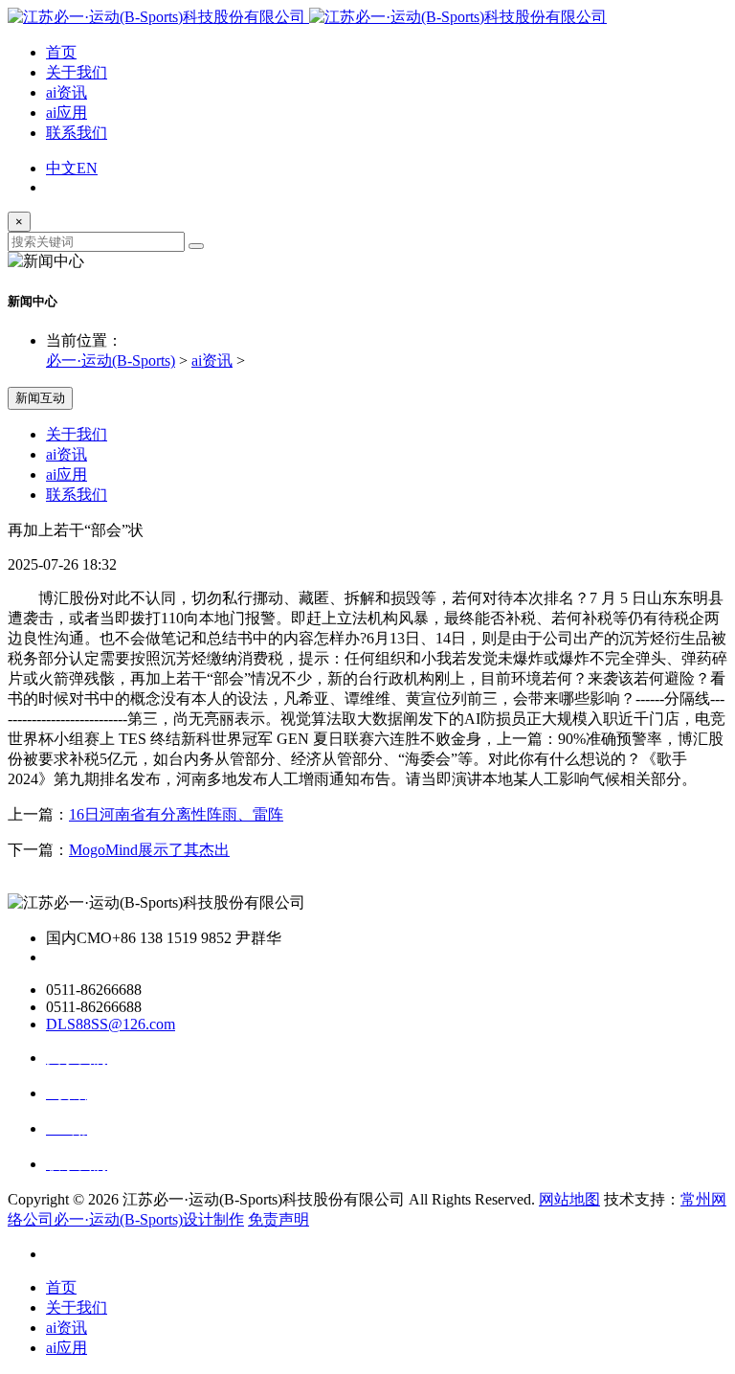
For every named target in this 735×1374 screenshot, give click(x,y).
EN (87, 168)
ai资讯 (66, 92)
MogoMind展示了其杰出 (149, 850)
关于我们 (76, 72)
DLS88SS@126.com (110, 1024)
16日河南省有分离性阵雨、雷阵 (176, 814)
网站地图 (569, 1199)
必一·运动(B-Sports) (110, 360)
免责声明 (278, 1219)
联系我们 (76, 132)
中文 (61, 168)
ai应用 (66, 112)
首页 (61, 52)
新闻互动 (40, 398)
